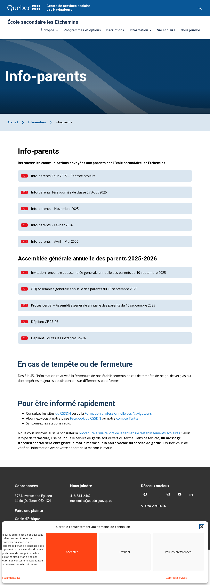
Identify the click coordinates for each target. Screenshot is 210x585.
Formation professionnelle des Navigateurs (118, 413)
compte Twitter (128, 418)
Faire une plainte (29, 510)
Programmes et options (82, 30)
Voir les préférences (178, 552)
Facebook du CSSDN (85, 418)
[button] (202, 527)
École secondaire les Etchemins (42, 22)
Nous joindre (190, 30)
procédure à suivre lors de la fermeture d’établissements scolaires (129, 433)
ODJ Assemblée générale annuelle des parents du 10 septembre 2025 (84, 289)
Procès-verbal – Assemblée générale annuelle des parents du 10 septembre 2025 (93, 305)
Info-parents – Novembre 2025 (55, 208)
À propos (50, 31)
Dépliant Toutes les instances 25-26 (58, 338)
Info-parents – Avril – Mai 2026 (54, 241)
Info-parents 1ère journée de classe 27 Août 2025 (69, 192)
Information (142, 31)
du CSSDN (63, 413)
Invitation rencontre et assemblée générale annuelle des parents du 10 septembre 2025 (98, 272)
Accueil (12, 122)
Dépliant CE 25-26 (44, 321)
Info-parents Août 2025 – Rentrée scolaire (63, 176)
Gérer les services (176, 577)
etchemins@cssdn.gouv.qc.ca (91, 501)
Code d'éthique (27, 519)
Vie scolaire (166, 30)
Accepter (72, 552)
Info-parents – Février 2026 (52, 225)
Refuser (125, 552)
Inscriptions (115, 30)
